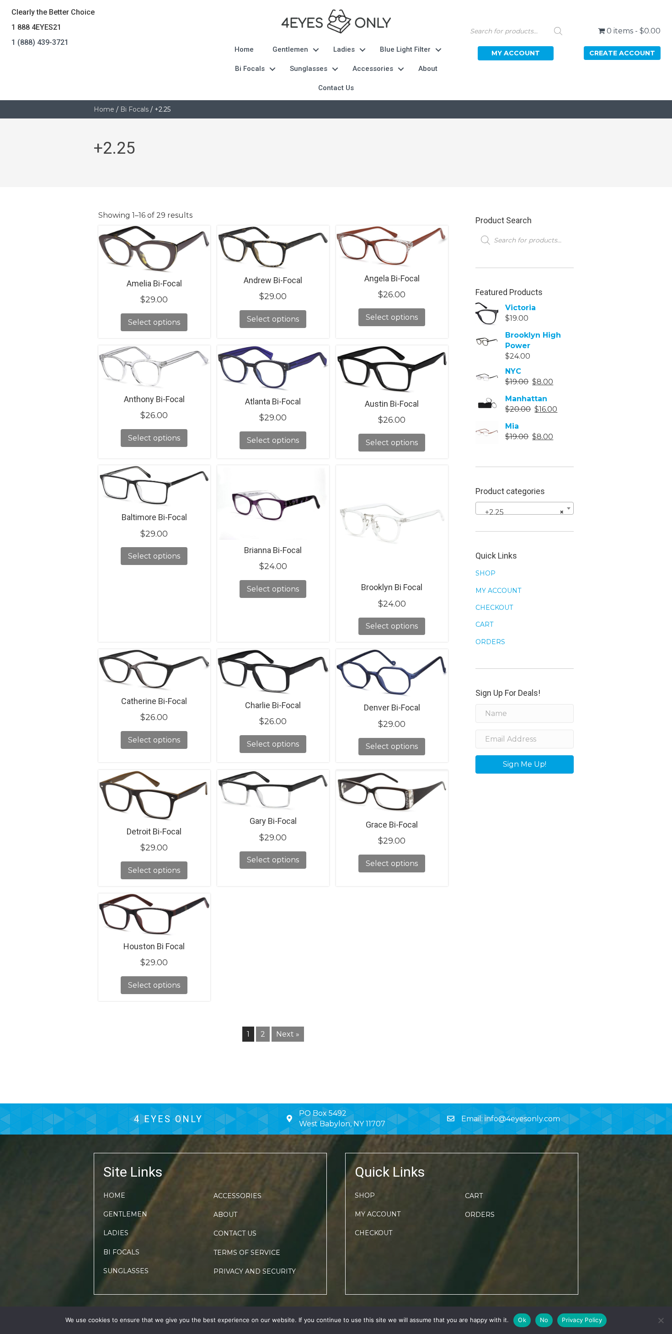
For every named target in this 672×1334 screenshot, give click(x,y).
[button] (516, 53)
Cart (484, 624)
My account (498, 590)
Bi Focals (250, 69)
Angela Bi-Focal (392, 278)
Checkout (494, 607)
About (427, 69)
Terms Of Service (246, 1252)
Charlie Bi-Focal (273, 705)
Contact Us (336, 88)
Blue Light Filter (405, 49)
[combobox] (524, 508)
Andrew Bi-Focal (273, 280)
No (544, 1319)
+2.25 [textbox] (522, 512)
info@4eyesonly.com (522, 1118)
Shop (485, 573)
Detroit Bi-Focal (154, 831)
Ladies (344, 49)
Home (244, 49)
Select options (154, 322)
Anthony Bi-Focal (154, 399)
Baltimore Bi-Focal (154, 517)
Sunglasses (308, 69)
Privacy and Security (254, 1271)
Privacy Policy (582, 1319)
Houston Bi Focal (154, 946)
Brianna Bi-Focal (273, 550)
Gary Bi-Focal (273, 821)
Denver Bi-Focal (392, 707)
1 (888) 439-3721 (40, 42)
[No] (660, 1320)
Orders (490, 642)
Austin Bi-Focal (392, 404)
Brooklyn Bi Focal (391, 587)
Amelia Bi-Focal (154, 283)
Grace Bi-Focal (392, 824)
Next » (287, 1034)
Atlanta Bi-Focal (273, 401)
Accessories (372, 69)
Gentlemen (290, 49)
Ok (522, 1319)
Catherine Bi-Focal (154, 701)
